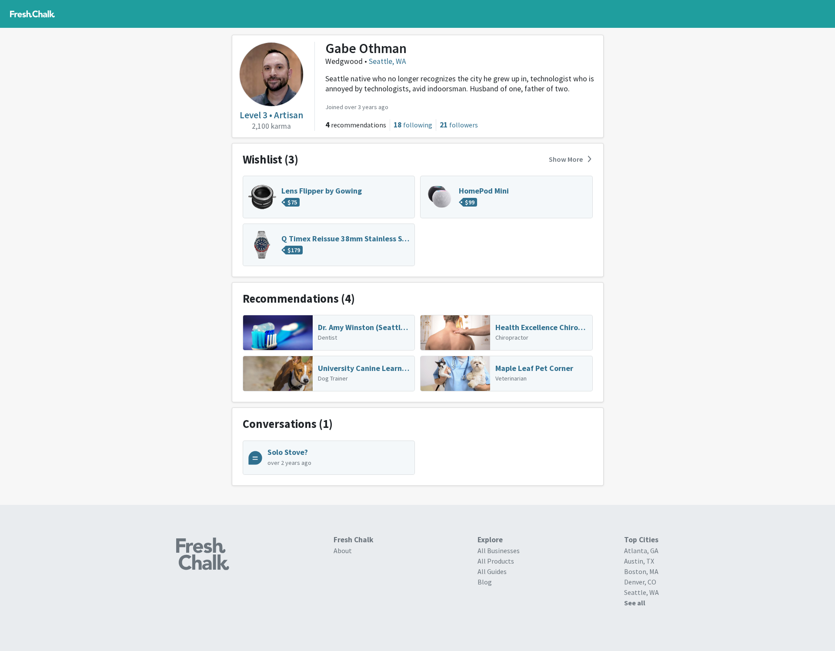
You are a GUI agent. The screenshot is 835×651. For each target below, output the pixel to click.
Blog (485, 582)
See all (634, 602)
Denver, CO (640, 582)
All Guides (492, 571)
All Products (496, 561)
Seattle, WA (387, 61)
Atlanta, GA (641, 550)
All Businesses (499, 550)
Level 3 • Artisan (271, 115)
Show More (566, 159)
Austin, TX (639, 561)
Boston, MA (641, 571)
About (343, 550)
